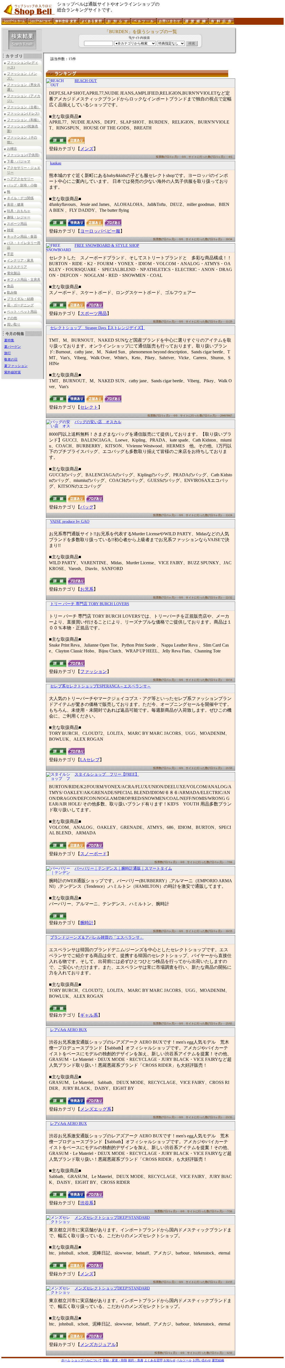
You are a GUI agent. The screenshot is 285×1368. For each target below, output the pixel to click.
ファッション (93, 671)
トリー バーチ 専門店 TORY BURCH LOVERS (89, 604)
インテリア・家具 (20, 260)
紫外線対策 (12, 372)
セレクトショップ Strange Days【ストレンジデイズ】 (97, 328)
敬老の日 (11, 359)
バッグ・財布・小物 (22, 185)
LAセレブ (90, 759)
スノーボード (93, 853)
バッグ (87, 507)
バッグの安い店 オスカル (98, 422)
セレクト (89, 407)
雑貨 (10, 230)
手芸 (10, 254)
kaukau (55, 163)
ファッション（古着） (23, 107)
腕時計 (87, 922)
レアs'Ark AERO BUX (68, 1030)
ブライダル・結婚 (20, 299)
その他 (12, 318)
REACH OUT (86, 81)
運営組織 (218, 1360)
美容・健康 (15, 204)
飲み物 (12, 292)
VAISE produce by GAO (69, 521)
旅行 (7, 353)
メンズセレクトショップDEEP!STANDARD (112, 1218)
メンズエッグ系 (95, 1109)
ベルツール (184, 1360)
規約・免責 (135, 1360)
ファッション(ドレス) (23, 113)
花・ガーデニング (20, 305)
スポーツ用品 (17, 224)
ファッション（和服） (23, 120)
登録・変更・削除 (115, 1360)
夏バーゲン (12, 347)
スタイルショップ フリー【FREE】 (107, 774)
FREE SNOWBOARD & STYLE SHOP (107, 245)
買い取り (13, 324)
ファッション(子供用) (23, 155)
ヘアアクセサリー (20, 179)
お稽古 (12, 149)
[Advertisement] (259, 111)
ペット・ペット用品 (22, 312)
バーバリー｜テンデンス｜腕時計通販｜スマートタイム (123, 868)
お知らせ (169, 1360)
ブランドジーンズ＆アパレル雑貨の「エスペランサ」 (97, 937)
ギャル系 (89, 1015)
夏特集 (9, 340)
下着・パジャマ (18, 161)
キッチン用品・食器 (22, 236)
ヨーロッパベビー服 (100, 231)
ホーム (65, 1360)
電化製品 (13, 273)
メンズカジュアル (98, 1344)
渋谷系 (87, 1203)
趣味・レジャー (18, 217)
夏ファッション (16, 366)
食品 (10, 286)
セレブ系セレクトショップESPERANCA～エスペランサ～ (100, 686)
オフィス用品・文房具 (23, 280)
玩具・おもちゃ (18, 211)
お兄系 (87, 589)
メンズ (87, 148)
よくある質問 (153, 1360)
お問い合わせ (202, 1360)
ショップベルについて (86, 1360)
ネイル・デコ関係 (20, 198)
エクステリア (17, 267)
